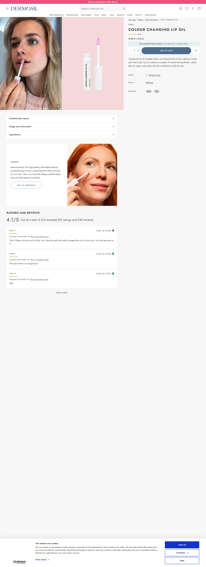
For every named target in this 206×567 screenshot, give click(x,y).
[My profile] (192, 8)
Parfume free (154, 75)
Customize (180, 553)
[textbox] (134, 51)
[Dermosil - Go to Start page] (24, 9)
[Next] (93, 63)
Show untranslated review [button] (40, 236)
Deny (182, 561)
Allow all (182, 545)
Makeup (149, 82)
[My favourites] (186, 8)
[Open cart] (199, 8)
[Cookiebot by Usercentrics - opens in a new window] (19, 562)
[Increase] (138, 50)
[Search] (124, 9)
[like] (196, 50)
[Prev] (31, 63)
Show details (40, 560)
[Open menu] (7, 8)
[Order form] (180, 8)
